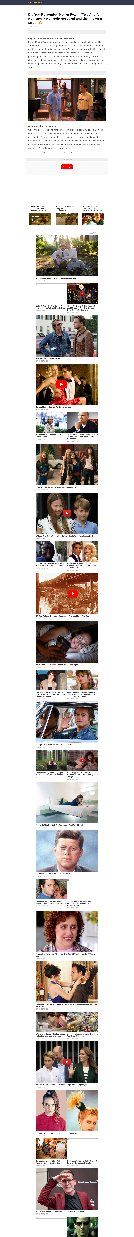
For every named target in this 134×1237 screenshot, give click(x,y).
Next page (67, 167)
